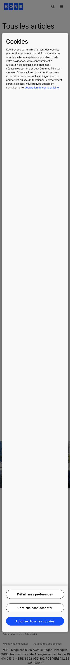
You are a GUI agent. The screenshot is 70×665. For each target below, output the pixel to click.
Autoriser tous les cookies (35, 621)
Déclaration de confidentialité (41, 87)
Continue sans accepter (35, 607)
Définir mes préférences (35, 594)
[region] (35, 332)
